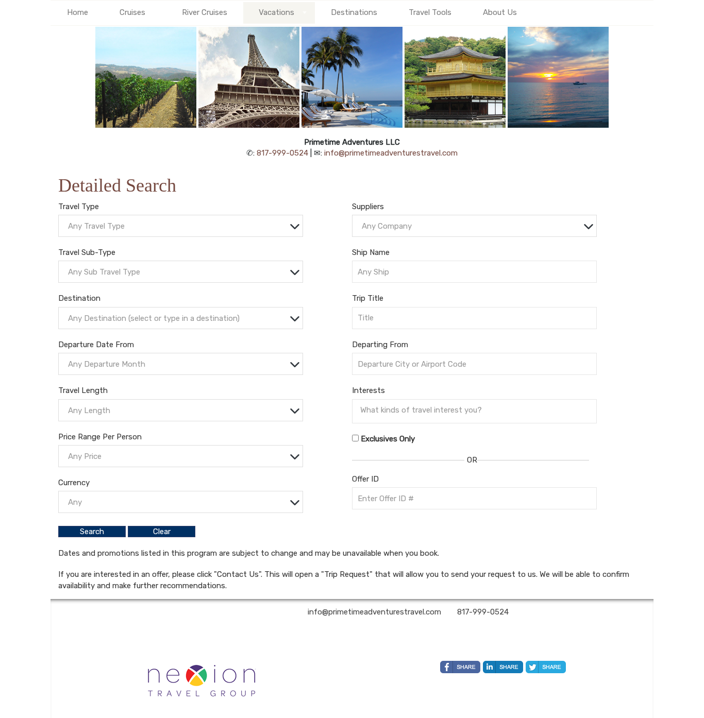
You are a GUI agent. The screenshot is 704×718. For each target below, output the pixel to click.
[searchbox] (477, 410)
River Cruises (204, 12)
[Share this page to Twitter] (546, 667)
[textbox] (183, 226)
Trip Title (367, 298)
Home (77, 12)
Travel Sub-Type (86, 252)
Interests (368, 390)
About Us (500, 12)
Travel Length (83, 390)
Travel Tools (430, 12)
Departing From (380, 344)
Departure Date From (96, 344)
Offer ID (365, 479)
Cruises (132, 12)
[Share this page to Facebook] (460, 667)
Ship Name (371, 252)
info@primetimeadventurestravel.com (391, 153)
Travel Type (78, 206)
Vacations (276, 12)
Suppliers (368, 206)
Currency (74, 482)
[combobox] (180, 226)
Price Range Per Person (100, 436)
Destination (79, 298)
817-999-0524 (282, 153)
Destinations (354, 12)
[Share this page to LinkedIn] (503, 667)
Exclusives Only (388, 438)
